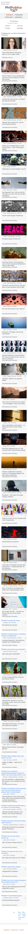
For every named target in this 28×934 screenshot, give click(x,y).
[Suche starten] (6, 23)
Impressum (7, 930)
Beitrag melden (5, 4)
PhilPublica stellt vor (7, 57)
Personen (20, 25)
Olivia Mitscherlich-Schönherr (9, 80)
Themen (7, 25)
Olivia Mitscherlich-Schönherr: (12, 53)
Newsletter (20, 28)
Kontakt (22, 930)
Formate (7, 28)
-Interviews (14, 21)
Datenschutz (14, 930)
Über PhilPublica (5, 2)
